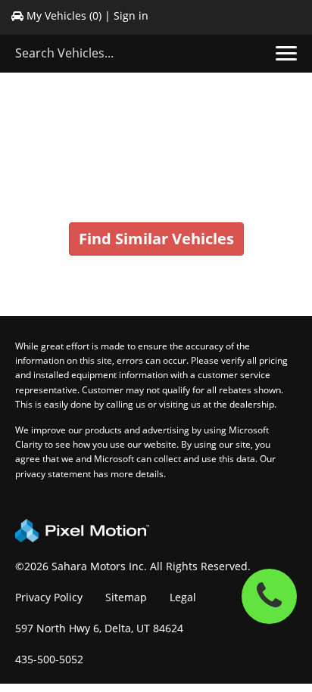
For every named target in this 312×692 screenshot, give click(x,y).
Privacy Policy (49, 597)
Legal (183, 597)
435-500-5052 (49, 659)
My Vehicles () (64, 15)
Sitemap (126, 597)
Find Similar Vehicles (156, 238)
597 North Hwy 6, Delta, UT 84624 (99, 628)
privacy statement (53, 473)
